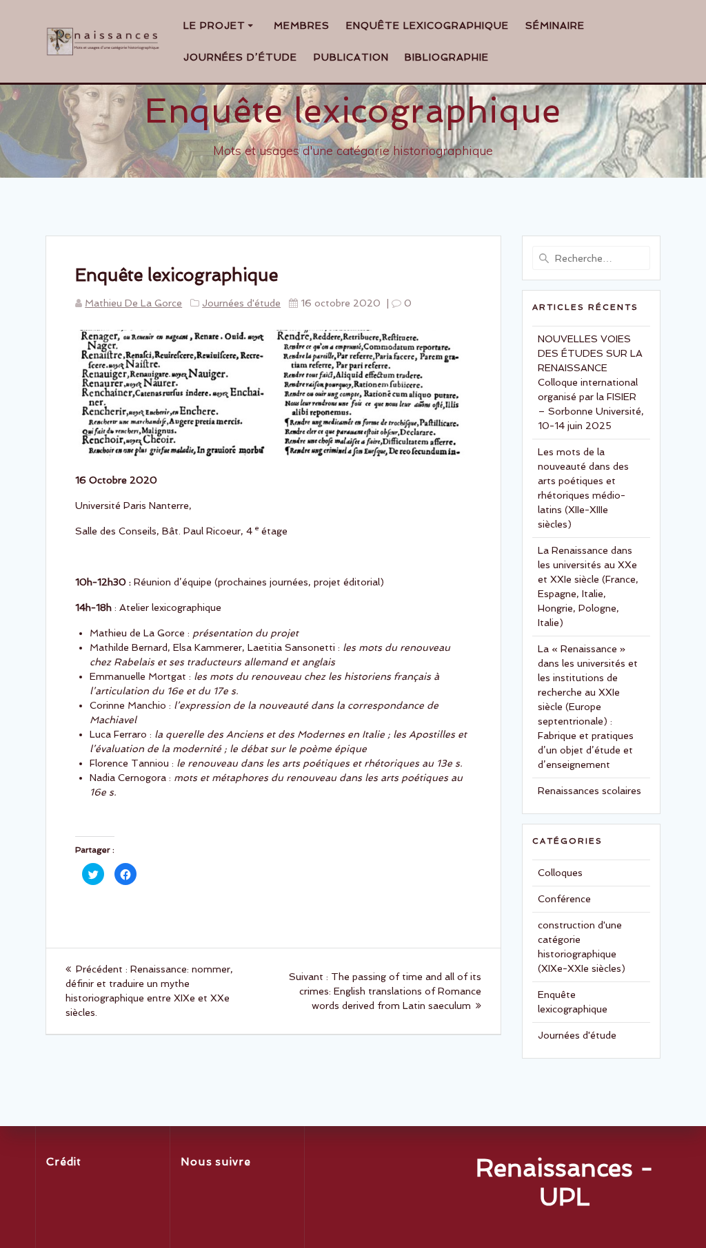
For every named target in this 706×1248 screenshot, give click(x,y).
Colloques (560, 872)
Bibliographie (447, 57)
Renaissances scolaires (589, 790)
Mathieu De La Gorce (133, 303)
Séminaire (555, 25)
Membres (302, 25)
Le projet (214, 25)
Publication (351, 57)
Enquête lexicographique (427, 25)
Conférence (564, 898)
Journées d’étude (240, 57)
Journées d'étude (241, 303)
